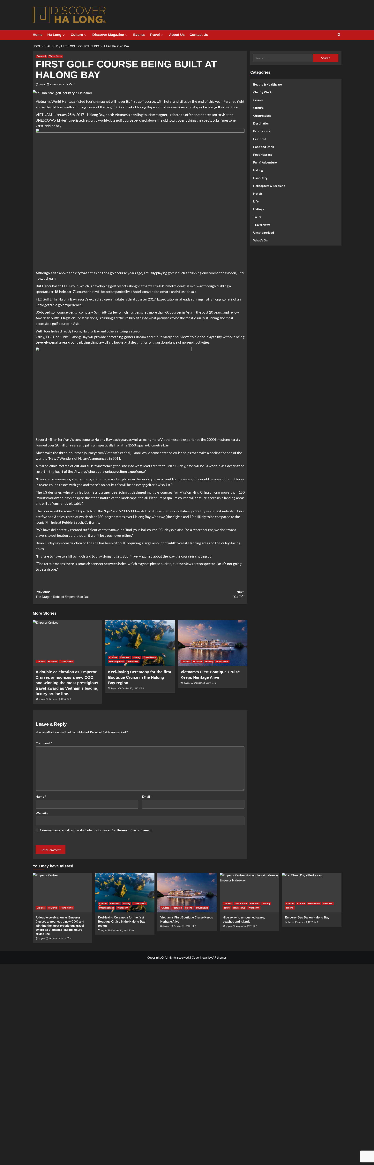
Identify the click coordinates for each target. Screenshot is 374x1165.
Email (147, 796)
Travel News (55, 56)
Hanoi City (260, 178)
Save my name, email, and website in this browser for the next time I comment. (96, 830)
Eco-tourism (261, 131)
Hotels (257, 193)
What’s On (133, 661)
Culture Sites (262, 115)
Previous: (62, 594)
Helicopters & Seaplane (269, 185)
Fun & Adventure (265, 162)
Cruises (41, 661)
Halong (136, 657)
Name (41, 796)
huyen (42, 84)
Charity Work (262, 92)
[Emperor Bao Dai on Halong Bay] (311, 892)
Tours (257, 217)
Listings (258, 209)
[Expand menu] (63, 35)
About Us (177, 35)
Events (139, 35)
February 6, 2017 (59, 84)
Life (256, 201)
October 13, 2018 (130, 688)
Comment (44, 743)
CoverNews (200, 957)
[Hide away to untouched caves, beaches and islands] (249, 892)
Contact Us (199, 35)
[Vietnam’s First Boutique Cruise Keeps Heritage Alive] (212, 643)
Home (37, 35)
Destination (261, 123)
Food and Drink (263, 146)
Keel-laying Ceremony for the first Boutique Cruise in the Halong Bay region (139, 677)
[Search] (339, 34)
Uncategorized (116, 661)
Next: (238, 594)
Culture (77, 35)
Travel (155, 35)
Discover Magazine (108, 35)
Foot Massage (263, 154)
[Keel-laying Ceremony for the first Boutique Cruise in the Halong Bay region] (140, 643)
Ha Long (54, 35)
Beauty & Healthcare (267, 84)
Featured (41, 56)
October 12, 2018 (202, 683)
